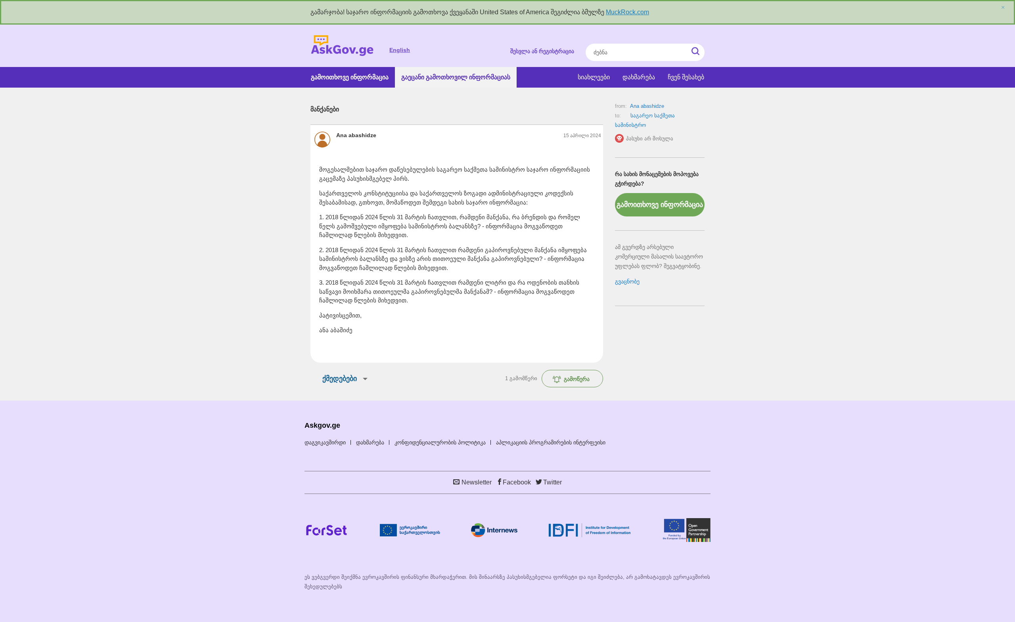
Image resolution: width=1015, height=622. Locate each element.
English (399, 50)
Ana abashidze (647, 106)
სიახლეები (594, 77)
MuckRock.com (627, 12)
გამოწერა (577, 379)
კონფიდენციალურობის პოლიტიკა (440, 442)
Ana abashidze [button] (356, 135)
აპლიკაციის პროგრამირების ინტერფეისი (550, 442)
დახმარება (638, 77)
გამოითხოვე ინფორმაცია (350, 77)
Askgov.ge (342, 45)
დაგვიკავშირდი (325, 442)
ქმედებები (339, 379)
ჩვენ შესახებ (686, 77)
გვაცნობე (627, 281)
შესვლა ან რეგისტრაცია (542, 51)
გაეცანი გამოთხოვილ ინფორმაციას (455, 77)
